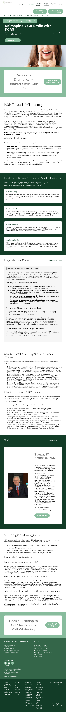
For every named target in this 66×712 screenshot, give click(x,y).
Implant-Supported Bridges (40, 687)
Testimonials (8, 686)
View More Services (39, 708)
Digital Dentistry (28, 696)
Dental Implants (28, 691)
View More (53, 260)
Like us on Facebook (5, 663)
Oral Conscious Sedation (39, 703)
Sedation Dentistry (39, 4)
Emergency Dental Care (29, 700)
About (6, 682)
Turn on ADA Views (10, 676)
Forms (17, 686)
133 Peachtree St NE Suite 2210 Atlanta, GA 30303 (10, 646)
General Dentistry (39, 683)
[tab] (33, 268)
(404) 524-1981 (56, 11)
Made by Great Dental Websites (56, 704)
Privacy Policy (17, 693)
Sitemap (18, 691)
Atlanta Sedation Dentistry (13, 15)
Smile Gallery (46, 4)
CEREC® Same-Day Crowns (29, 684)
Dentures (28, 694)
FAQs (16, 687)
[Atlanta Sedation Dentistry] (8, 4)
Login (60, 684)
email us (15, 669)
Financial (7, 694)
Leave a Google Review (12, 663)
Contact (60, 4)
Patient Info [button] (53, 4)
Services (31, 4)
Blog (5, 691)
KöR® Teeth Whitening (40, 15)
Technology (8, 692)
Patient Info (17, 683)
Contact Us (40, 11)
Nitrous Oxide (38, 699)
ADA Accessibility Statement (11, 673)
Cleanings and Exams (29, 688)
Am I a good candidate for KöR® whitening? (23, 268)
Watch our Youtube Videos (9, 663)
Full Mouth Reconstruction (29, 704)
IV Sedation (39, 691)
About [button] (24, 4)
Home (18, 4)
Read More (53, 440)
